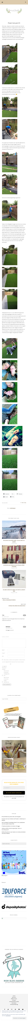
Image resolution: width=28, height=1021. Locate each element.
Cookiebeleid (8, 1015)
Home (14, 996)
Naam (3, 650)
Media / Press (14, 998)
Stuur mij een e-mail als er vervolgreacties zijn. (6, 673)
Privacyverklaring (14, 1004)
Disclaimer (14, 1003)
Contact (14, 1000)
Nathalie (12, 508)
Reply (24, 615)
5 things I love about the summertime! (16, 605)
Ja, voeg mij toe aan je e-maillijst (4, 668)
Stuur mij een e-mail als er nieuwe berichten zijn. (6, 680)
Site (2, 656)
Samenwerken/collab (14, 1001)
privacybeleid (19, 796)
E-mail (3, 653)
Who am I (14, 997)
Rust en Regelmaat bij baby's (9, 599)
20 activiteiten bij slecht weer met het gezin (11, 816)
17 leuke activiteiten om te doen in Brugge (11, 826)
